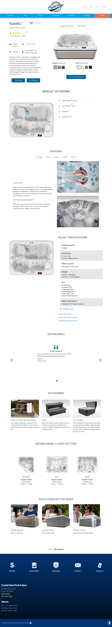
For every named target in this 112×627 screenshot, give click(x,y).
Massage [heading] (39, 157)
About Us (85, 7)
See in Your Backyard (76, 77)
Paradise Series (87, 479)
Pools (25, 15)
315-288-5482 (6, 596)
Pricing (96, 7)
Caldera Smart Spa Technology (23, 420)
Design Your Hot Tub (67, 26)
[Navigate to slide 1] (56, 380)
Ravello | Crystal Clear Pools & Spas (56, 7)
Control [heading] (64, 157)
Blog (91, 7)
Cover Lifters (78, 420)
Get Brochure (33, 80)
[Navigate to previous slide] (11, 360)
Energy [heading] (73, 157)
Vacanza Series (26, 479)
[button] (55, 67)
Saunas (41, 15)
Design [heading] (56, 157)
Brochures (103, 7)
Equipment (71, 15)
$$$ (23, 36)
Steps (44, 420)
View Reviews (15, 36)
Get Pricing (18, 80)
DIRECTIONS (5, 594)
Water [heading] (48, 157)
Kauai (87, 477)
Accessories (56, 15)
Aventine (26, 477)
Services (87, 15)
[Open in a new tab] (59, 550)
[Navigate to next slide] (100, 360)
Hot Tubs (10, 15)
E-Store (102, 15)
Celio (56, 477)
